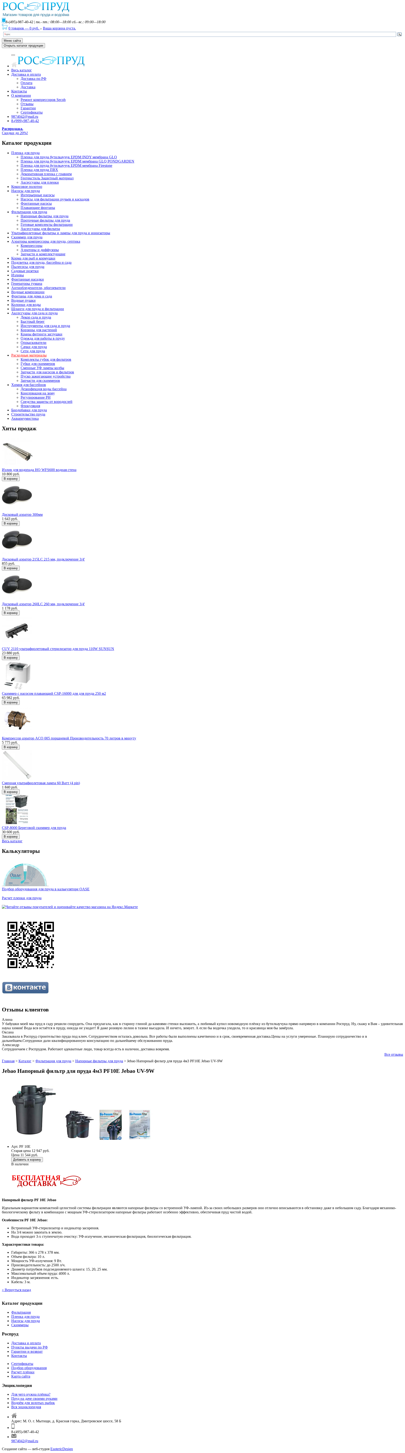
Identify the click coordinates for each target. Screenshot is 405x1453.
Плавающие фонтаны (38, 208)
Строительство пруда (28, 414)
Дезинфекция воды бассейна (44, 389)
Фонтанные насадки (27, 279)
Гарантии (28, 108)
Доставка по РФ (33, 79)
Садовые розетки (25, 271)
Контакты (19, 91)
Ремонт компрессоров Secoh (43, 100)
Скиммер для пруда (26, 237)
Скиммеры (20, 1325)
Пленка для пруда (25, 153)
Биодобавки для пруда (29, 410)
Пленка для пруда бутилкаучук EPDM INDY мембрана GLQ (69, 157)
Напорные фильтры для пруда (44, 216)
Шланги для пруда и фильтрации (37, 309)
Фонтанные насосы (36, 203)
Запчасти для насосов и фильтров (47, 372)
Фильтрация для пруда (29, 212)
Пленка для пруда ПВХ (39, 170)
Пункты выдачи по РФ (29, 1347)
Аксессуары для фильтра (40, 229)
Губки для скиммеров (38, 364)
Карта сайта (20, 1376)
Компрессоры (31, 246)
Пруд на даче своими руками (34, 1399)
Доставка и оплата (26, 74)
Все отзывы (393, 1054)
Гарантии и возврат (27, 1351)
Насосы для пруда (25, 191)
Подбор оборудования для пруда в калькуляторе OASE (46, 889)
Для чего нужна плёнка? (30, 1394)
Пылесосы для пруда (27, 267)
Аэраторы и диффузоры (40, 250)
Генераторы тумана (26, 284)
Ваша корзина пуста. (59, 28)
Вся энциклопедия (26, 1407)
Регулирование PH (36, 397)
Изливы (17, 275)
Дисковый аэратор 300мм (22, 515)
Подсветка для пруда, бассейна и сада (41, 262)
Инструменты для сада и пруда (45, 326)
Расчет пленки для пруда (21, 898)
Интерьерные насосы (38, 195)
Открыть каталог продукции (23, 45)
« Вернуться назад (16, 1290)
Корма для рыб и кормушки (33, 258)
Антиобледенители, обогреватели (38, 288)
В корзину (11, 478)
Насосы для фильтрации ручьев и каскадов (55, 199)
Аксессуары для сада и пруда (34, 313)
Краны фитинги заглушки (41, 334)
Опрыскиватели (33, 343)
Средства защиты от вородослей (46, 402)
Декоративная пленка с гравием (46, 174)
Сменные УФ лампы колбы (42, 368)
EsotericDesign (61, 1449)
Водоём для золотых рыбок (33, 1403)
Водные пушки (23, 300)
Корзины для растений (39, 330)
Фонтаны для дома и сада (31, 296)
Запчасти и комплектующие (43, 254)
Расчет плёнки (22, 1372)
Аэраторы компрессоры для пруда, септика (45, 241)
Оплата (26, 83)
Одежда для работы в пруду (43, 338)
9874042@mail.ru (24, 117)
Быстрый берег (33, 321)
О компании (21, 95)
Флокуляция (30, 406)
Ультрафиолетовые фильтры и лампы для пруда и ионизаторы (60, 233)
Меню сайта (12, 40)
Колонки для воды (26, 305)
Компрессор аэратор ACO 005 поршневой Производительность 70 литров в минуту (69, 738)
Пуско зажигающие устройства (46, 376)
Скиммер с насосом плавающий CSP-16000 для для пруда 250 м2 (54, 693)
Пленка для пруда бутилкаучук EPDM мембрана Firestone (66, 165)
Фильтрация (21, 1312)
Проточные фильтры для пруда (45, 220)
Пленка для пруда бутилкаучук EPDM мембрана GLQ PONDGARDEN (77, 161)
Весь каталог (21, 70)
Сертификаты (32, 112)
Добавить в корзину (27, 1159)
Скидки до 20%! (15, 131)
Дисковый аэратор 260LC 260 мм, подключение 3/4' (43, 604)
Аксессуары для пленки (40, 182)
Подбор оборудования (29, 1368)
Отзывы (27, 104)
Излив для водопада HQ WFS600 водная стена (39, 470)
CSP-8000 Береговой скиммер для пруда (34, 828)
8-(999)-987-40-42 (25, 121)
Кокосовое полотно (26, 187)
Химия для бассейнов (28, 385)
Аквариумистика (25, 418)
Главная (8, 1061)
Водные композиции (28, 292)
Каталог (25, 1061)
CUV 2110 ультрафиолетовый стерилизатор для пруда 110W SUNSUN (58, 649)
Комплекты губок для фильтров (46, 359)
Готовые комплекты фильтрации (47, 225)
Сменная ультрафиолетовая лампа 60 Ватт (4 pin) (41, 783)
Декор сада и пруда (36, 317)
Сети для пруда (33, 351)
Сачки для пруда (34, 347)
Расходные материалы (29, 355)
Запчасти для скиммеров (40, 381)
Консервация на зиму (38, 393)
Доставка (28, 87)
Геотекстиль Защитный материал (47, 178)
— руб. (24, 28)
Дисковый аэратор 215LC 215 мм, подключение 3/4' (43, 559)
